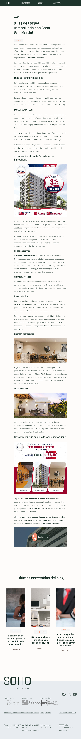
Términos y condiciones (13, 713)
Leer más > (16, 649)
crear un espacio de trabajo (39, 323)
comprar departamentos (29, 54)
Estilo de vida (16, 631)
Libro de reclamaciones (67, 713)
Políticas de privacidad (30, 713)
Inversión (18, 40)
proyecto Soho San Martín (37, 236)
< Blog (16, 17)
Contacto (57, 3)
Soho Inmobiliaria (23, 69)
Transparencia (45, 713)
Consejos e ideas (40, 632)
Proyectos (25, 3)
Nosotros (41, 3)
